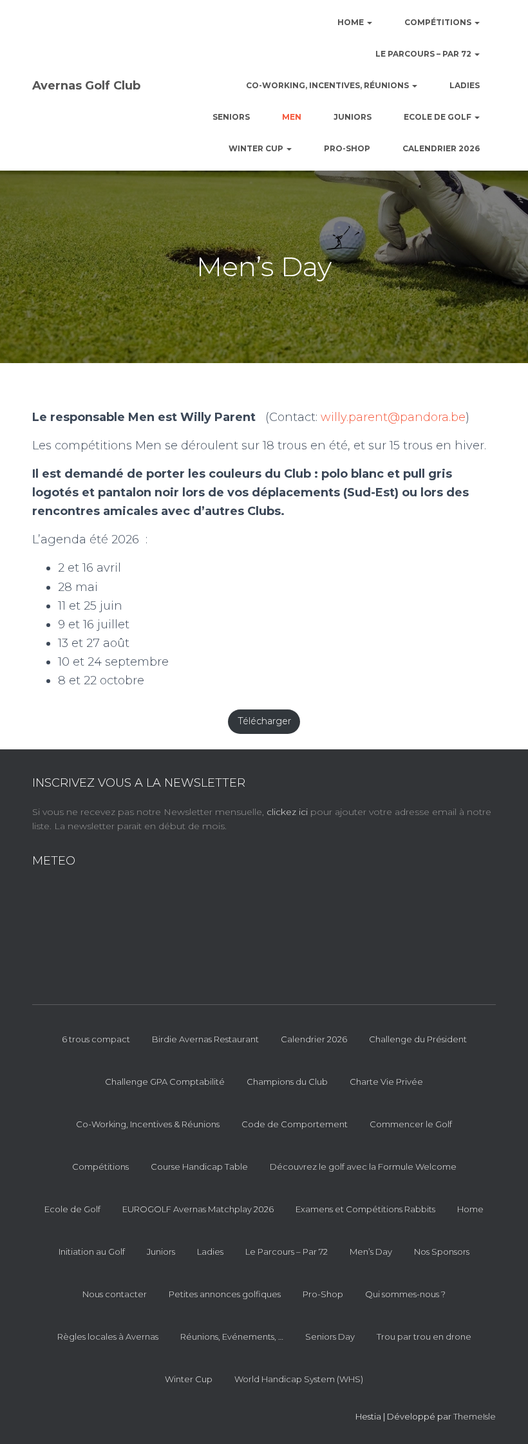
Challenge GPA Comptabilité (165, 1081)
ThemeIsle (474, 1416)
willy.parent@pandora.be (393, 417)
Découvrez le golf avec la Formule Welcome (363, 1166)
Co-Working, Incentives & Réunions (148, 1124)
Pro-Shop (347, 148)
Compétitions (438, 22)
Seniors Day (330, 1336)
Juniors (353, 117)
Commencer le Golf (411, 1124)
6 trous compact (96, 1039)
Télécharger (264, 721)
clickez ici (288, 812)
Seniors (231, 117)
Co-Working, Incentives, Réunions (328, 85)
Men (291, 117)
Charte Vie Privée (386, 1081)
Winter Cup (257, 148)
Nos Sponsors (441, 1251)
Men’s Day (371, 1251)
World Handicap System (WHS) (298, 1379)
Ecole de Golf (438, 117)
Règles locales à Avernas (107, 1336)
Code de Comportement (294, 1124)
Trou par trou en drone (424, 1336)
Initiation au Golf (92, 1251)
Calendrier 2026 (441, 148)
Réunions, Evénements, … (231, 1336)
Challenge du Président (418, 1039)
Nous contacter (114, 1294)
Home (351, 22)
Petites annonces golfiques (225, 1294)
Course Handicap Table (199, 1166)
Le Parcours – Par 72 (424, 54)
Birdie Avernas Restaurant (205, 1039)
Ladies (464, 85)
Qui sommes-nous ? (405, 1294)
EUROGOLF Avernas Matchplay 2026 (198, 1209)
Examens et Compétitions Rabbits (365, 1209)
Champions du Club (287, 1081)
